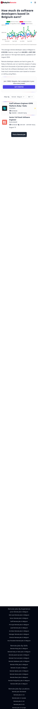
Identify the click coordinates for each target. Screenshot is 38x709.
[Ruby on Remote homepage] (8, 2)
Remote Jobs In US (19, 695)
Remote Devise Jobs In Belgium (19, 674)
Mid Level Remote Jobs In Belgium (19, 615)
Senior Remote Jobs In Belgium (19, 618)
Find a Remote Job (19, 134)
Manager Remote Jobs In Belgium (19, 634)
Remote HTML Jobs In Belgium (19, 664)
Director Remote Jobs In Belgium (19, 637)
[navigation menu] (31, 2)
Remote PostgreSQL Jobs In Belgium (19, 680)
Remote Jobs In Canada (19, 698)
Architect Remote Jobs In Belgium (19, 631)
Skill (29, 97)
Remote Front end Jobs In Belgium (19, 658)
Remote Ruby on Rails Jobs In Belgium (19, 652)
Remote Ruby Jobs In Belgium (19, 648)
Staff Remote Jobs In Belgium (19, 621)
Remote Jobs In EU (19, 704)
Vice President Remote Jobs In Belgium (19, 640)
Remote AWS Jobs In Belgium (19, 684)
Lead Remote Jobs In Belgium (19, 628)
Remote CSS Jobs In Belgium (19, 668)
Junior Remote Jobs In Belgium (19, 612)
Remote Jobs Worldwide (19, 691)
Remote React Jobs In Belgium (19, 677)
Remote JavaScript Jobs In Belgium (19, 655)
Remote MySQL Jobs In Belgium (19, 671)
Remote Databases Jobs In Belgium (19, 661)
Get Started (19, 87)
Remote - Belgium (17, 97)
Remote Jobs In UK (19, 701)
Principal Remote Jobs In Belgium (19, 624)
